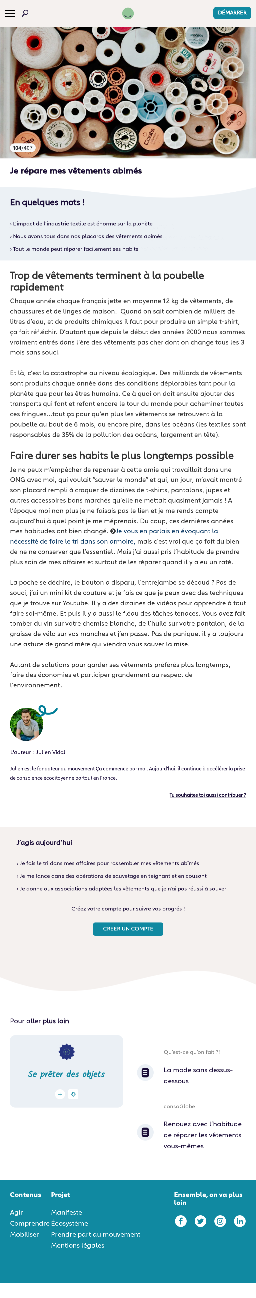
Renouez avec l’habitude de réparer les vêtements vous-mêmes (203, 1135)
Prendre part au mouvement (95, 1234)
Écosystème (69, 1223)
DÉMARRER (232, 13)
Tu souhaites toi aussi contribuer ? (208, 795)
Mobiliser (24, 1234)
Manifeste (66, 1212)
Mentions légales (77, 1245)
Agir (16, 1212)
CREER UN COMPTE (128, 929)
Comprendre (30, 1223)
